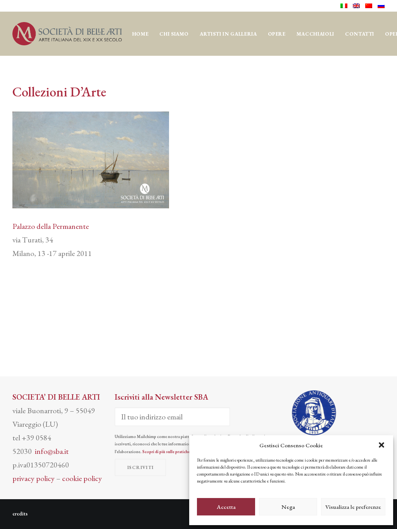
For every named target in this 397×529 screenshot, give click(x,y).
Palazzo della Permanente (50, 226)
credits (20, 513)
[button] (381, 445)
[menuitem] (345, 6)
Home (140, 34)
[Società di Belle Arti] (67, 33)
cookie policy (82, 478)
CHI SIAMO (174, 34)
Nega (288, 506)
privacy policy (33, 478)
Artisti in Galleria (228, 34)
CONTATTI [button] (359, 34)
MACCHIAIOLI (315, 34)
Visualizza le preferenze (353, 506)
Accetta (226, 506)
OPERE (277, 34)
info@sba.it (52, 451)
